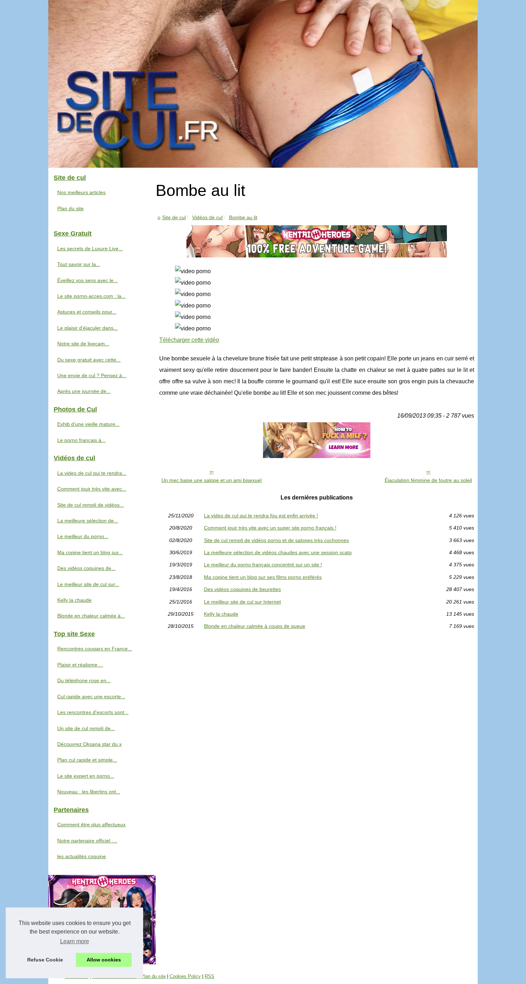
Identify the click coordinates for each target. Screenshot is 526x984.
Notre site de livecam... (83, 343)
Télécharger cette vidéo (189, 340)
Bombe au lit (243, 217)
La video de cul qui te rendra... (91, 473)
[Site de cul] (263, 84)
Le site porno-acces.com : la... (91, 296)
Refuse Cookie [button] (45, 960)
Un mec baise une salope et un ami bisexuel (211, 480)
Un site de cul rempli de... (86, 728)
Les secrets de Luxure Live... (90, 248)
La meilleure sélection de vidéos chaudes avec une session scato (278, 552)
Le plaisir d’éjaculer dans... (87, 328)
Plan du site (70, 208)
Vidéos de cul (207, 217)
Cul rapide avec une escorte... (91, 696)
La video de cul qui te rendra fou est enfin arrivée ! (261, 515)
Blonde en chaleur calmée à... (91, 616)
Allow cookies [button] (104, 960)
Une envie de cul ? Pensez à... (91, 375)
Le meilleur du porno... (82, 536)
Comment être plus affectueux (91, 824)
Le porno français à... (81, 440)
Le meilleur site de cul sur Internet (242, 601)
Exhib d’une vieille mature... (88, 424)
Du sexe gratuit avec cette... (89, 360)
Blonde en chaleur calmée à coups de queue (254, 626)
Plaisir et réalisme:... (80, 665)
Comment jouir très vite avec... (91, 489)
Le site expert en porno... (85, 776)
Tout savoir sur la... (78, 264)
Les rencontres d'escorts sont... (92, 712)
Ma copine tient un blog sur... (90, 552)
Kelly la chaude (221, 613)
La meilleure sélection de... (87, 520)
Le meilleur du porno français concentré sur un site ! (263, 564)
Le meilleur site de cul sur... (88, 584)
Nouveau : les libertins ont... (88, 791)
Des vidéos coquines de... (86, 568)
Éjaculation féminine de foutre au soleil (428, 480)
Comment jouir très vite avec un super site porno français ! (270, 527)
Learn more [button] (74, 941)
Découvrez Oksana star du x (89, 744)
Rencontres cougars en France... (94, 648)
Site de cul (174, 217)
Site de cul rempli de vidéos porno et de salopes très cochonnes (276, 540)
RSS (209, 976)
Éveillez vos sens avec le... (87, 280)
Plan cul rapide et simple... (87, 760)
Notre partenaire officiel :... (87, 840)
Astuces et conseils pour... (86, 312)
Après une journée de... (84, 391)
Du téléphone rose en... (84, 680)
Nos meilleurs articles (81, 192)
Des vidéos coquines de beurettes (242, 589)
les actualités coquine (81, 856)
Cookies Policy (185, 976)
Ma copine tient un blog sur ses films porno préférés (263, 577)
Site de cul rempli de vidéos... (90, 505)
